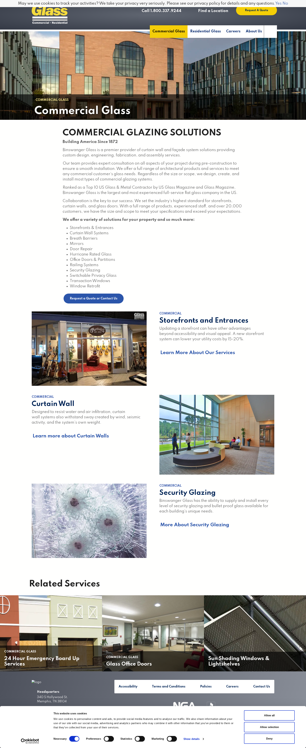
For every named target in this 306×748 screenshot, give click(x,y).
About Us (254, 31)
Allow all (269, 715)
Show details (191, 738)
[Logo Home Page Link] (50, 14)
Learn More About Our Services (197, 352)
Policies (206, 686)
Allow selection (269, 727)
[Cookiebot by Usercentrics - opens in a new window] (30, 741)
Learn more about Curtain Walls (71, 436)
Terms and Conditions (168, 686)
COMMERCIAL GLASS (52, 100)
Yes (278, 3)
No (285, 3)
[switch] (109, 739)
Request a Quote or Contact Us (93, 298)
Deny (269, 738)
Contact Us (261, 686)
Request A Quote (256, 10)
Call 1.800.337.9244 (161, 11)
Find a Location (213, 11)
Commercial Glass (168, 31)
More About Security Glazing (194, 525)
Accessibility (128, 686)
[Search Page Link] (270, 31)
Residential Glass (205, 31)
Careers (233, 31)
